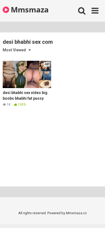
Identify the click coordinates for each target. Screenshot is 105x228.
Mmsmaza (29, 9)
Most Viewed (14, 50)
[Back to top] (95, 217)
